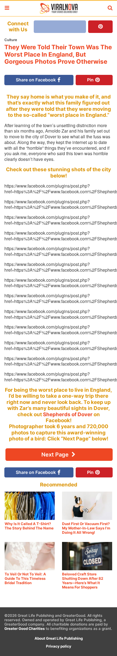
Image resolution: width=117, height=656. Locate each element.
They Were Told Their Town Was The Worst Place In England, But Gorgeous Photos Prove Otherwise (58, 54)
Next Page (55, 454)
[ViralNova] (58, 8)
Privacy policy (58, 646)
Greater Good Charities (24, 628)
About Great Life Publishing (59, 638)
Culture (10, 40)
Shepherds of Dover (68, 414)
